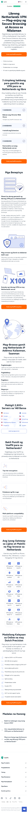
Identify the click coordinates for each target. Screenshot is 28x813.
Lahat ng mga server (14, 431)
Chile (22, 416)
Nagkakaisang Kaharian (9, 422)
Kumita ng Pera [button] (5, 791)
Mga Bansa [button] (4, 786)
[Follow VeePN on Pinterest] (19, 798)
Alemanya (6, 413)
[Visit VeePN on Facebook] (2, 798)
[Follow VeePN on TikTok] (10, 798)
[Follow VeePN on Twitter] (6, 798)
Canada (5, 416)
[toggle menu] (26, 2)
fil (20, 1)
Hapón (5, 419)
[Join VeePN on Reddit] (15, 798)
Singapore (6, 425)
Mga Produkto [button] (5, 763)
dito (21, 119)
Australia (23, 413)
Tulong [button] (3, 772)
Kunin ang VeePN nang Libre (14, 54)
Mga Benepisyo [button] (5, 777)
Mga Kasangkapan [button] (6, 781)
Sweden (23, 425)
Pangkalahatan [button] (5, 767)
